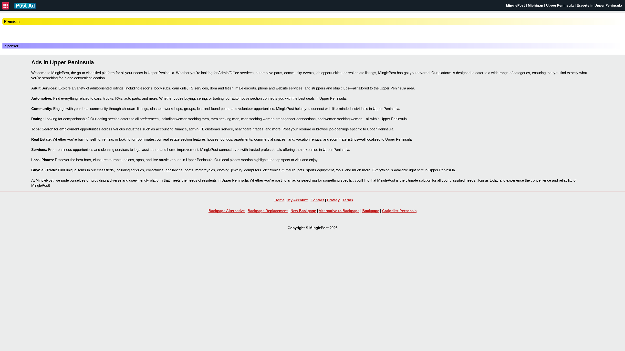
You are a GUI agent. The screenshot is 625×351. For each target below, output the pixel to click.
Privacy (333, 200)
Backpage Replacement (268, 211)
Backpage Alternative (226, 211)
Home (279, 200)
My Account (297, 200)
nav (5, 6)
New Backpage (303, 211)
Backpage (370, 211)
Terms (348, 200)
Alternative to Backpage (339, 211)
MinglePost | (517, 5)
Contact (317, 200)
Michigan (535, 5)
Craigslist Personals (399, 211)
